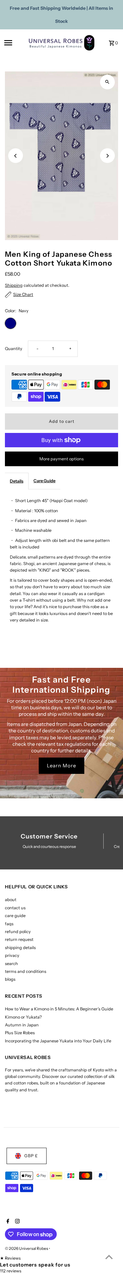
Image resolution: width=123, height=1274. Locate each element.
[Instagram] (16, 1221)
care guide (15, 915)
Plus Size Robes (20, 1032)
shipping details (20, 947)
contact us (15, 907)
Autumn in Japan (22, 1024)
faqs (9, 923)
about (10, 899)
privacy (12, 955)
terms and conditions (25, 971)
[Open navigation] (14, 43)
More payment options (61, 458)
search (11, 963)
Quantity (13, 348)
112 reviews (10, 1270)
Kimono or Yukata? (23, 1017)
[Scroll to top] (109, 1257)
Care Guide (44, 480)
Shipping (14, 285)
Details (16, 481)
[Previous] (15, 155)
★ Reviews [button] (10, 1258)
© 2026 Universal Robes (27, 1248)
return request (19, 939)
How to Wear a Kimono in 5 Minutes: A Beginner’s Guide (59, 1008)
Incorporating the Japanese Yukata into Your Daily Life (58, 1040)
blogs (10, 979)
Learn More (61, 765)
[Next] (107, 155)
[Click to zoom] (107, 82)
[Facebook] (7, 1221)
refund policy (18, 931)
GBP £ (31, 1155)
